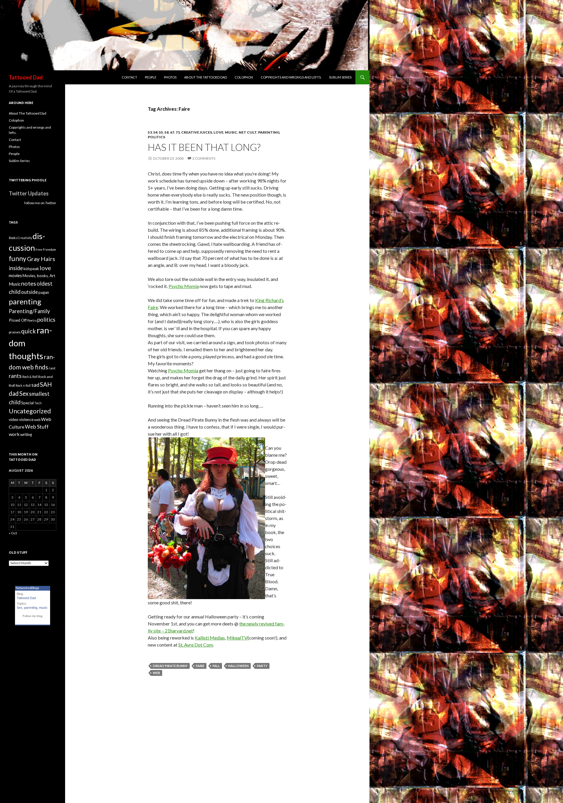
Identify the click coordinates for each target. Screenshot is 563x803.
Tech (38, 403)
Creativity (25, 238)
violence (26, 419)
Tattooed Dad (26, 77)
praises (15, 332)
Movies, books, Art (39, 275)
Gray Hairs (41, 258)
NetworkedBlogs (27, 588)
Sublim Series (340, 77)
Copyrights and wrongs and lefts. (291, 77)
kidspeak (31, 268)
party (262, 666)
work (14, 434)
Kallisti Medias (210, 637)
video (13, 419)
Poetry (32, 320)
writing (26, 434)
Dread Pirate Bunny (170, 666)
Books (13, 238)
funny (17, 258)
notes (28, 283)
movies (15, 275)
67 (172, 132)
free (38, 249)
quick (28, 331)
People (150, 77)
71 (178, 132)
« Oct (13, 533)
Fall (216, 666)
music (43, 607)
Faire (200, 666)
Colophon (244, 77)
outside (29, 292)
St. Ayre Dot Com (195, 644)
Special (27, 402)
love (218, 132)
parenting (268, 132)
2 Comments (203, 158)
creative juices (196, 132)
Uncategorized (30, 411)
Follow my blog (33, 616)
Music (231, 132)
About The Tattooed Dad (205, 77)
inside (16, 268)
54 (155, 132)
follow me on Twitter (40, 203)
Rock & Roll (30, 377)
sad (35, 385)
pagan (43, 292)
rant (52, 368)
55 (161, 132)
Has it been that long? (204, 147)
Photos (170, 77)
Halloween (238, 666)
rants (15, 376)
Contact (129, 77)
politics (156, 137)
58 (167, 132)
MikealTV (237, 637)
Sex (23, 393)
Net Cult (248, 132)
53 (150, 132)
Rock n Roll (23, 385)
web (156, 673)
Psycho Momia (184, 286)
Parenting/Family (29, 311)
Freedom (49, 249)
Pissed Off (18, 320)
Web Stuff (37, 427)
